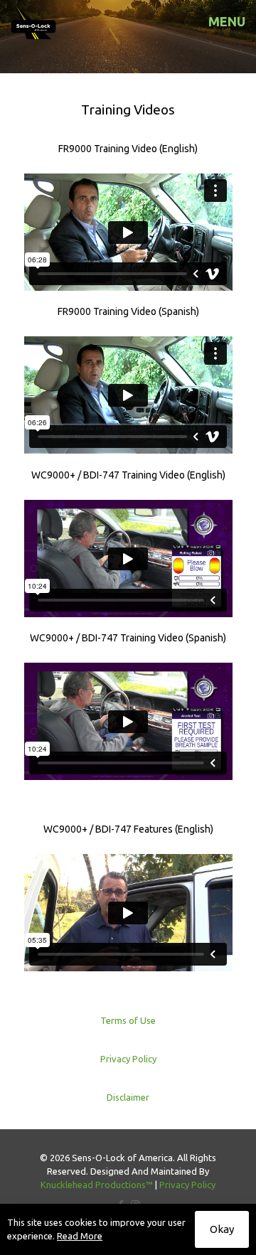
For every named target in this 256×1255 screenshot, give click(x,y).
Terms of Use (128, 1020)
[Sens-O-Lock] (34, 21)
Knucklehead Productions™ (97, 1185)
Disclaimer (128, 1097)
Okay (222, 1229)
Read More (79, 1236)
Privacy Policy (128, 1059)
